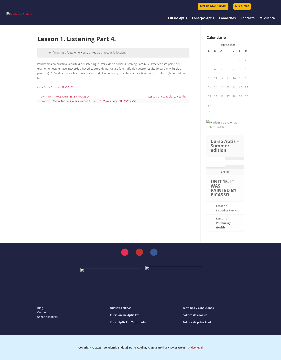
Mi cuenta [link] (267, 18)
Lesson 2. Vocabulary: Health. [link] (167, 96)
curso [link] (84, 52)
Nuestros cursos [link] (120, 308)
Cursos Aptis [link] (177, 18)
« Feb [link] (209, 112)
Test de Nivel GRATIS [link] (213, 6)
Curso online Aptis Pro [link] (125, 315)
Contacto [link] (248, 18)
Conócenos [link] (227, 18)
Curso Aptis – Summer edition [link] (71, 101)
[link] (264, 6)
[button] (124, 252)
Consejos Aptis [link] (203, 18)
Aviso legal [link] (195, 347)
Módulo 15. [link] (68, 87)
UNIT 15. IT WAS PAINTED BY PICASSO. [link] (64, 96)
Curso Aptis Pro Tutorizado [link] (128, 322)
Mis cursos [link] (242, 6)
